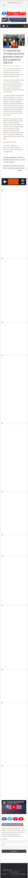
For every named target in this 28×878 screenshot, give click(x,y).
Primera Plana (15, 47)
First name (4, 839)
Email (3, 844)
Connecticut (6, 47)
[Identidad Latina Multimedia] (3, 26)
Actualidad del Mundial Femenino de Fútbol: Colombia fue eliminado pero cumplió (13, 168)
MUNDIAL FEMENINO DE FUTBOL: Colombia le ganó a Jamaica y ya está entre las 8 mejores (14, 160)
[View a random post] (24, 26)
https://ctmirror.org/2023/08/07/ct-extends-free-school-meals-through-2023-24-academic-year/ (13, 149)
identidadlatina (16, 65)
